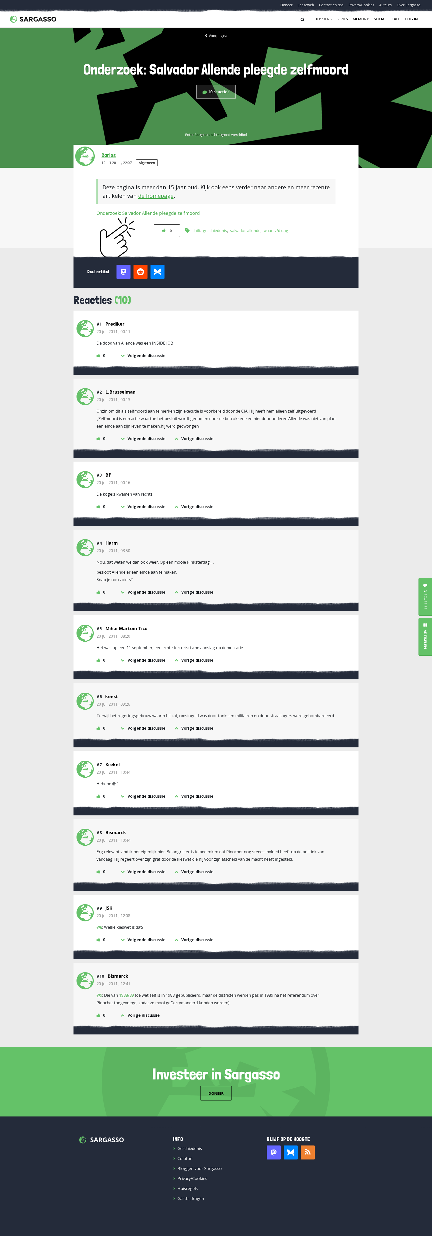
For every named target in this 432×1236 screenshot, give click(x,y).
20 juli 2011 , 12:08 (113, 915)
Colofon (185, 1158)
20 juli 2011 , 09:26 (113, 704)
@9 (99, 995)
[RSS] (308, 1152)
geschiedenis (215, 230)
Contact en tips (331, 5)
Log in (411, 18)
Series (342, 18)
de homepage (156, 195)
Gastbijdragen (191, 1198)
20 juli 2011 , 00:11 (113, 331)
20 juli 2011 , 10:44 (113, 772)
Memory (361, 18)
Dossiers (323, 18)
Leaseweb (306, 5)
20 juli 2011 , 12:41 (113, 983)
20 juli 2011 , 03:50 (113, 550)
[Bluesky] (291, 1152)
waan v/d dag (276, 230)
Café (396, 18)
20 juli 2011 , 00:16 (113, 482)
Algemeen (147, 162)
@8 (99, 927)
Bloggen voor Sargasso (200, 1168)
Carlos (109, 155)
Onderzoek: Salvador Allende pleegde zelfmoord (148, 213)
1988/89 (126, 995)
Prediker (114, 324)
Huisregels (188, 1188)
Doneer (286, 5)
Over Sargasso (408, 5)
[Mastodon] (274, 1152)
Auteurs (385, 5)
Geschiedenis (190, 1148)
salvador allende (245, 230)
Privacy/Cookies (361, 5)
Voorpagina (218, 35)
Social (380, 18)
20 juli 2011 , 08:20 (113, 636)
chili (196, 230)
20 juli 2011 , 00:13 (113, 399)
